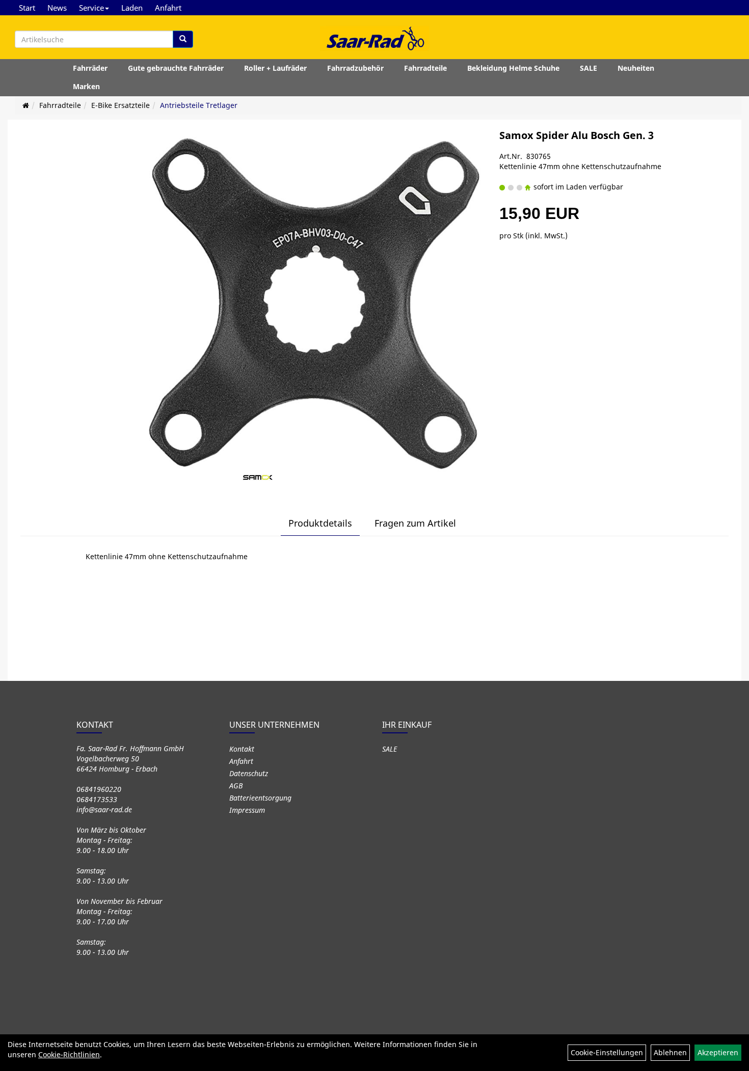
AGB (236, 785)
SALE (588, 68)
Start (27, 8)
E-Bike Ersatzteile (120, 105)
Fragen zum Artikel (415, 523)
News (57, 8)
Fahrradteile (425, 68)
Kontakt (241, 749)
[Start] (25, 105)
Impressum (247, 810)
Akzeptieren (718, 1052)
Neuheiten (636, 68)
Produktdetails (320, 523)
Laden (132, 8)
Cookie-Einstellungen (607, 1052)
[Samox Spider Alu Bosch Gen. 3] (313, 301)
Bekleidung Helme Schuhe (513, 68)
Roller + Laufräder (275, 68)
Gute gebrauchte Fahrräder (176, 68)
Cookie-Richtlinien (69, 1054)
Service (91, 8)
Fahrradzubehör (355, 68)
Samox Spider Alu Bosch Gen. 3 (576, 135)
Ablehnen (670, 1052)
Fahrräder (90, 68)
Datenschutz (248, 773)
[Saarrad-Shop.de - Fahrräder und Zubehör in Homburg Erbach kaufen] (374, 38)
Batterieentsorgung (260, 798)
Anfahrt (168, 8)
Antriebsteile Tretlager (198, 105)
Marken (86, 86)
